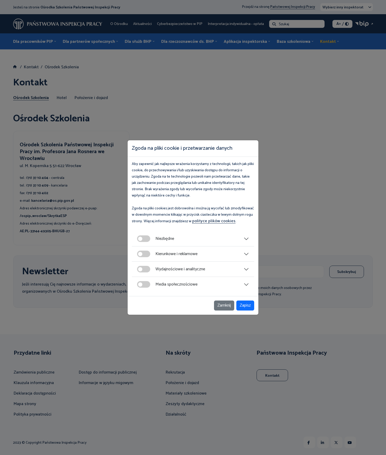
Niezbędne (164, 238)
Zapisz (245, 305)
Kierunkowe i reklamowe (176, 253)
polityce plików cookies (214, 221)
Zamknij (224, 305)
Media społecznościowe (176, 284)
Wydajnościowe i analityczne (180, 269)
